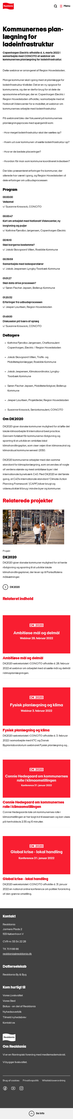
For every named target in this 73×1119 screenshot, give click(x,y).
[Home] (8, 6)
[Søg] (55, 6)
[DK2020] (33, 527)
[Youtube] (13, 1088)
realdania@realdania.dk (17, 954)
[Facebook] (5, 1088)
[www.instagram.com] (21, 1088)
